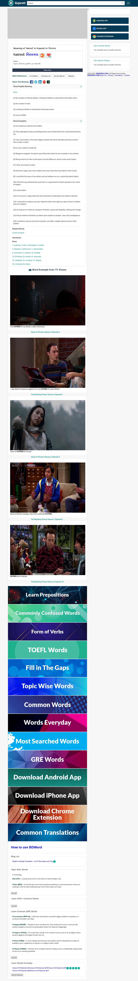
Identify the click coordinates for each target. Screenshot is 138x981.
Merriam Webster (59, 76)
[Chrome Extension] (47, 822)
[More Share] (48, 83)
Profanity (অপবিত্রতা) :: (20, 949)
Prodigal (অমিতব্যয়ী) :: (20, 924)
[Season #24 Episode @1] (67, 969)
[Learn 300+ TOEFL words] (47, 658)
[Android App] (47, 786)
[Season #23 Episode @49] (73, 969)
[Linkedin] (40, 83)
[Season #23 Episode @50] (70, 969)
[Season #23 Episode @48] (76, 969)
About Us (103, 75)
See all (14, 893)
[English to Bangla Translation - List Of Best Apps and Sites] (54, 862)
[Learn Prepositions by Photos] (47, 603)
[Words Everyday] (47, 731)
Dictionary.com (46, 76)
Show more (47, 70)
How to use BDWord (26, 847)
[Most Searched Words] (47, 749)
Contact (127, 75)
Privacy (110, 75)
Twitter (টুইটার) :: (18, 884)
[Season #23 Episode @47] (79, 969)
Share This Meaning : (21, 82)
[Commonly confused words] (47, 622)
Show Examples (47, 121)
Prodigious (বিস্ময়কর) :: (20, 933)
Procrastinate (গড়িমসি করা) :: (22, 916)
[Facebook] (32, 83)
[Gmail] (45, 83)
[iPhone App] (47, 804)
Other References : (20, 76)
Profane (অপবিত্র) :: (19, 941)
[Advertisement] (47, 23)
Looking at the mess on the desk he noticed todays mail (36, 879)
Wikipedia (71, 76)
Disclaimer (119, 75)
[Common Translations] (47, 841)
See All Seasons (17, 975)
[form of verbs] (47, 640)
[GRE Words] (47, 768)
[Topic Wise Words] (47, 695)
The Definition (34, 76)
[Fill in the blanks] (47, 676)
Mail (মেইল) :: (17, 879)
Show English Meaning (47, 86)
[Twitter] (36, 83)
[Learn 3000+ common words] (47, 713)
